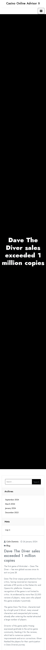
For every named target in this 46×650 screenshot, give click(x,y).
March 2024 (10, 504)
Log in (7, 529)
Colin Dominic (12, 541)
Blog (8, 545)
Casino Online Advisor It (23, 3)
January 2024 (10, 508)
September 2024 (12, 499)
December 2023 (12, 512)
